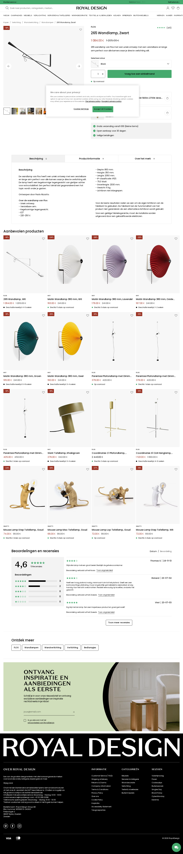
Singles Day (157, 789)
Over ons (95, 796)
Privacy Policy (97, 793)
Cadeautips (157, 783)
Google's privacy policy (111, 101)
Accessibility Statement (101, 807)
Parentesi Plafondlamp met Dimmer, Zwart (112, 376)
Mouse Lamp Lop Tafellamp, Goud (111, 530)
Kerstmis (155, 800)
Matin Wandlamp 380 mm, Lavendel (112, 299)
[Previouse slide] (8, 66)
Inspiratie (95, 803)
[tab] (38, 158)
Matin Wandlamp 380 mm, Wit (65, 299)
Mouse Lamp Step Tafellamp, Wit (154, 530)
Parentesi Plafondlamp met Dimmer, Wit (156, 376)
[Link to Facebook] (12, 826)
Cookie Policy (97, 800)
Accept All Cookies (103, 109)
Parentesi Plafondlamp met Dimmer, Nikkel (23, 453)
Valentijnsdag (158, 776)
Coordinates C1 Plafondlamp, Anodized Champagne (108, 453)
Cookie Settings (81, 109)
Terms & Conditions (100, 789)
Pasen (154, 779)
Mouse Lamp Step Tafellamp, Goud (23, 530)
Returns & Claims (99, 783)
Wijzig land (8, 783)
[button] (174, 2)
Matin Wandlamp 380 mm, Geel (65, 376)
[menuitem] (6, 15)
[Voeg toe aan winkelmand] (167, 98)
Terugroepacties (99, 810)
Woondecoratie (128, 783)
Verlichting (126, 786)
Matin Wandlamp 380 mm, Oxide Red (154, 299)
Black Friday (157, 793)
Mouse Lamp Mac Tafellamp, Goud (67, 530)
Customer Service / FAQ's (102, 776)
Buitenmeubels (128, 793)
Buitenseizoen (157, 786)
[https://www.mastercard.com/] (18, 838)
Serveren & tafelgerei (130, 779)
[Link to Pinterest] (5, 826)
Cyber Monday (158, 796)
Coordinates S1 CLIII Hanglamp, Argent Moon (153, 453)
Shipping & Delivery (100, 779)
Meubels (125, 776)
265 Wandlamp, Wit (14, 299)
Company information (101, 786)
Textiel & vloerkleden (130, 789)
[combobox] (174, 2)
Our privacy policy (93, 101)
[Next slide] (79, 66)
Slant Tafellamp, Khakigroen (64, 453)
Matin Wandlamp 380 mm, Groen (22, 376)
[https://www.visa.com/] (8, 838)
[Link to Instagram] (19, 826)
